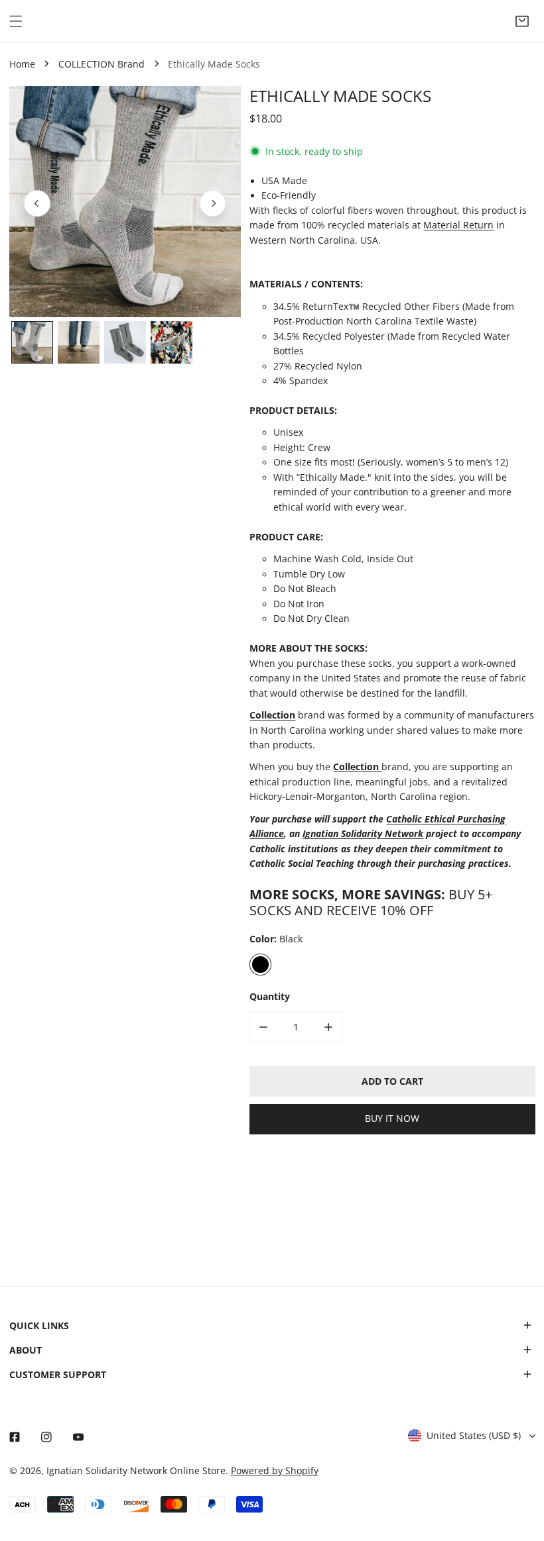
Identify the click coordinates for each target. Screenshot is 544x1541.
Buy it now (392, 1118)
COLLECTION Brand (101, 64)
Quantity (269, 997)
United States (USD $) (474, 1436)
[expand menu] (16, 21)
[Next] (213, 203)
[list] (125, 201)
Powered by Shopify (274, 1471)
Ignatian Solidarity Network (363, 834)
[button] (522, 21)
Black (260, 964)
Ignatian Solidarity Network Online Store (136, 1471)
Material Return (458, 225)
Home (22, 64)
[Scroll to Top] (521, 1472)
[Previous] (37, 203)
